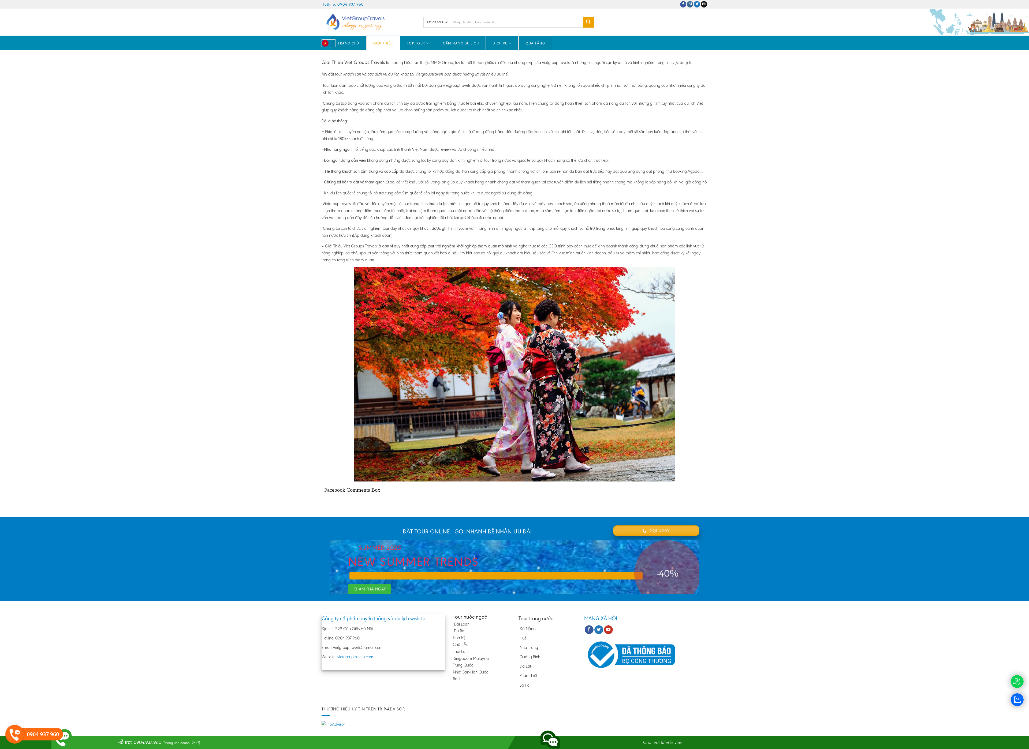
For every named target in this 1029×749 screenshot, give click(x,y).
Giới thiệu (383, 43)
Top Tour (416, 43)
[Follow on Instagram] (690, 4)
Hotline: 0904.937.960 (343, 4)
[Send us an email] (704, 4)
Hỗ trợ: (158, 742)
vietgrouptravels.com (355, 656)
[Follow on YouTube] (608, 629)
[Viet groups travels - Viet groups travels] (368, 22)
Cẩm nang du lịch (461, 43)
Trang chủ (348, 43)
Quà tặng (535, 43)
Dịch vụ (500, 43)
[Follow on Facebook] (683, 4)
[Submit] (588, 22)
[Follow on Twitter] (697, 4)
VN (331, 46)
